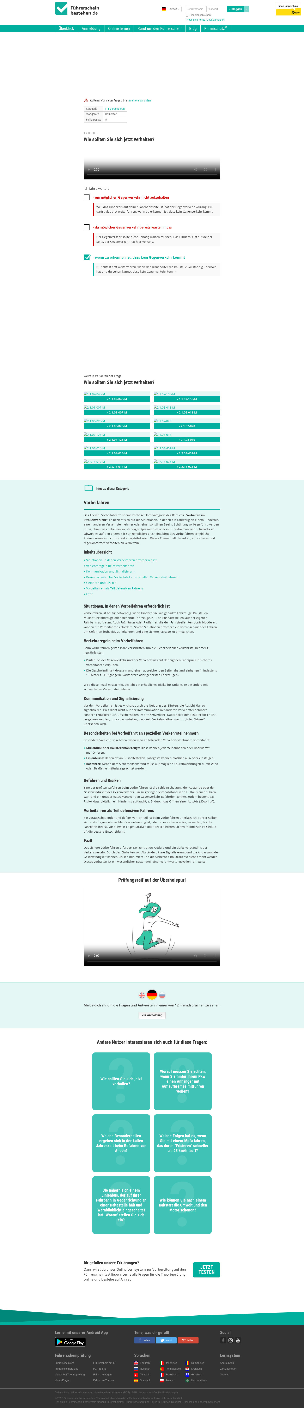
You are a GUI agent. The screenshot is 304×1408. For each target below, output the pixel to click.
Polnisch (170, 1380)
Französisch (172, 1374)
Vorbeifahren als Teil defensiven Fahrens (114, 588)
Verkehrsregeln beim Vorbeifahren (110, 566)
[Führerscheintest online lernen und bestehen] (77, 8)
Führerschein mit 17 (104, 1363)
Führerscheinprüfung (66, 1368)
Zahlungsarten (228, 1368)
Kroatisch (196, 1368)
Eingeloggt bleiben (200, 15)
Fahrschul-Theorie (103, 1380)
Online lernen (119, 28)
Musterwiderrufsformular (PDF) (112, 1392)
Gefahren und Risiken (101, 583)
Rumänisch (197, 1363)
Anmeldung (91, 28)
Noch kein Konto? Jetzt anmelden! (206, 19)
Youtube (238, 1340)
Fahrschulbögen (102, 1374)
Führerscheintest (64, 1363)
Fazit (89, 594)
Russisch (145, 1368)
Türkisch (145, 1374)
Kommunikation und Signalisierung (110, 571)
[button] (144, 1340)
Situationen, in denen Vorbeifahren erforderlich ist (121, 560)
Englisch (145, 1363)
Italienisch (171, 1363)
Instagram (230, 1340)
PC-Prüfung (100, 1368)
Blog (193, 28)
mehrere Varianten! (140, 100)
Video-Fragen (62, 1380)
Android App (227, 1363)
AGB (134, 1392)
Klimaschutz (214, 28)
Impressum (145, 1392)
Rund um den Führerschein (160, 28)
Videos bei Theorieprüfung (70, 1374)
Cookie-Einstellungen (165, 1392)
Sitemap (224, 1374)
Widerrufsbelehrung (82, 1392)
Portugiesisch (173, 1368)
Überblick (66, 28)
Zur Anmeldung (152, 1015)
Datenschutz (62, 1392)
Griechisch (197, 1374)
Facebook (223, 1340)
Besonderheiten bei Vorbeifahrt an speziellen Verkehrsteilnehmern (133, 577)
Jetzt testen (207, 1269)
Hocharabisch (199, 1380)
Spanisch (145, 1380)
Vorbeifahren (117, 108)
